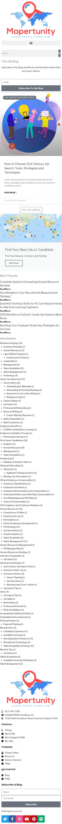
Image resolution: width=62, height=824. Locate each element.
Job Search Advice (12, 573)
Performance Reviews (14, 437)
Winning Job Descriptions (15, 476)
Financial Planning (12, 624)
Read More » (10, 193)
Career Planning (14, 577)
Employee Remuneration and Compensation (25, 491)
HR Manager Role (12, 548)
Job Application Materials (18, 386)
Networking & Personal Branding (22, 390)
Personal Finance (8, 620)
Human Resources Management (16, 545)
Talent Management (13, 372)
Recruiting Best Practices (16, 638)
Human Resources (12, 350)
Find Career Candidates (11, 440)
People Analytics (11, 534)
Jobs (2, 591)
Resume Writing (11, 411)
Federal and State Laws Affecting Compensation (27, 494)
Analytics (7, 444)
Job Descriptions (11, 530)
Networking (9, 602)
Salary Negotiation (12, 419)
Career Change (10, 400)
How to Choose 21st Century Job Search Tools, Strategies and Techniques (26, 168)
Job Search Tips (11, 588)
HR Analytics (9, 519)
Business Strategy (9, 343)
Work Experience (11, 422)
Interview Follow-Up (13, 570)
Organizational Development (14, 617)
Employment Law (12, 516)
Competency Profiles (13, 512)
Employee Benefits (9, 426)
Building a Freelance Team (16, 462)
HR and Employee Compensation (16, 480)
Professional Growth (13, 606)
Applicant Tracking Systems (20, 473)
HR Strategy (9, 527)
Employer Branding (12, 346)
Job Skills (7, 599)
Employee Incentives (13, 487)
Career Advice (10, 383)
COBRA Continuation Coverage (18, 429)
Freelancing (5, 458)
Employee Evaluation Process (14, 433)
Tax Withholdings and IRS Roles (18, 498)
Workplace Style (14, 397)
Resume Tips (6, 649)
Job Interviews (13, 581)
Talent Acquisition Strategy (16, 646)
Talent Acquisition (12, 368)
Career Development (10, 379)
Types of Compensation (15, 501)
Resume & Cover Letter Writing (22, 393)
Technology (9, 375)
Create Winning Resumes (19, 415)
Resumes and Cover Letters (20, 584)
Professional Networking (15, 408)
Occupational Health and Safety (15, 613)
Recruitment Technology (15, 642)
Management (10, 364)
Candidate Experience (14, 631)
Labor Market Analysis (14, 354)
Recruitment (6, 628)
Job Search (8, 404)
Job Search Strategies (11, 563)
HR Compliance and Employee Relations (20, 505)
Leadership (8, 361)
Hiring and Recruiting (10, 465)
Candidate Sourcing (12, 635)
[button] (31, 43)
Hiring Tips (8, 469)
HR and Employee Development (19, 523)
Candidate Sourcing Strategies (18, 660)
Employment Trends (16, 357)
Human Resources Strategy (13, 552)
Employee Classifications (15, 483)
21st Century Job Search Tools (18, 566)
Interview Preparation (10, 556)
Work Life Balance (12, 610)
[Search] (59, 53)
